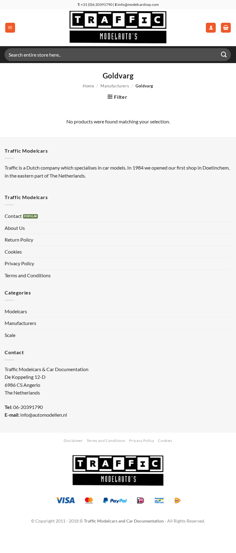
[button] (10, 28)
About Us (15, 228)
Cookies (13, 251)
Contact (13, 216)
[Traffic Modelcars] (118, 27)
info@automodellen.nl (43, 415)
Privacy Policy (19, 263)
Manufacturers (114, 85)
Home (88, 85)
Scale (10, 335)
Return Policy (19, 239)
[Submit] (224, 55)
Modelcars (16, 311)
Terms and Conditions (28, 275)
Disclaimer (73, 440)
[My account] (211, 28)
